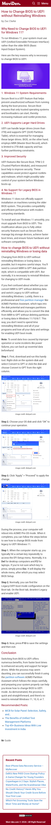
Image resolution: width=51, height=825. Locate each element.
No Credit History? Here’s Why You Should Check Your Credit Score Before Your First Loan (26, 792)
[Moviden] (11, 3)
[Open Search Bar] (33, 3)
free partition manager (32, 300)
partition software (15, 677)
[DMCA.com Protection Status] (25, 816)
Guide (8, 740)
